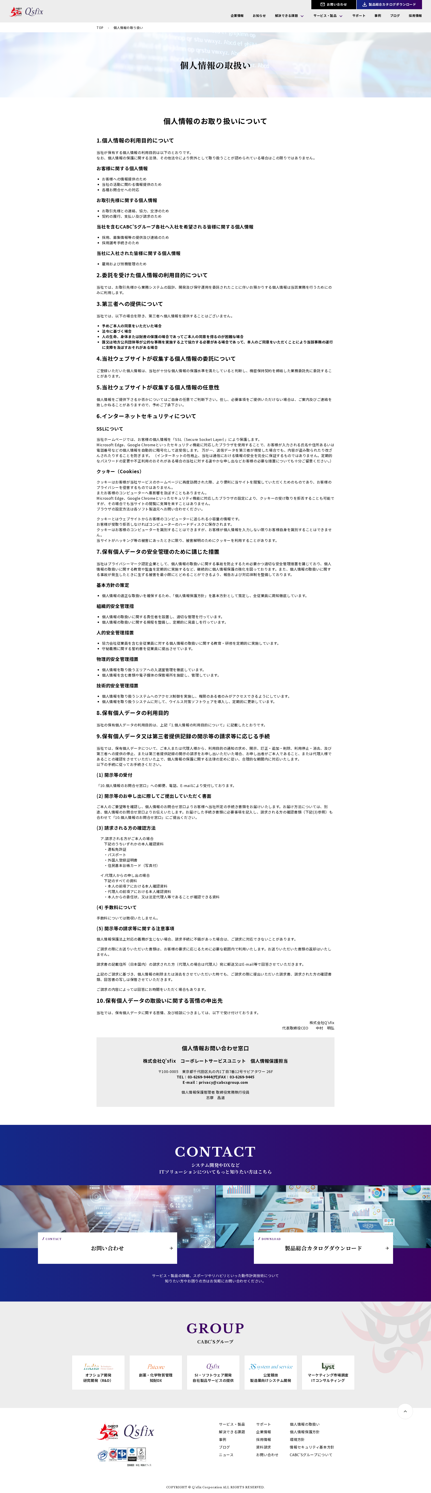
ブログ (395, 15)
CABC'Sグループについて (311, 1454)
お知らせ (259, 15)
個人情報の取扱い (305, 1424)
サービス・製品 (325, 15)
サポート (359, 15)
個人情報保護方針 (305, 1431)
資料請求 (263, 1447)
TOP (100, 27)
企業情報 (237, 15)
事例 (377, 15)
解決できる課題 (286, 15)
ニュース (226, 1454)
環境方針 (297, 1439)
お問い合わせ (336, 4)
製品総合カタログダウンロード (392, 4)
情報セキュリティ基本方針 (312, 1447)
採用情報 (415, 15)
